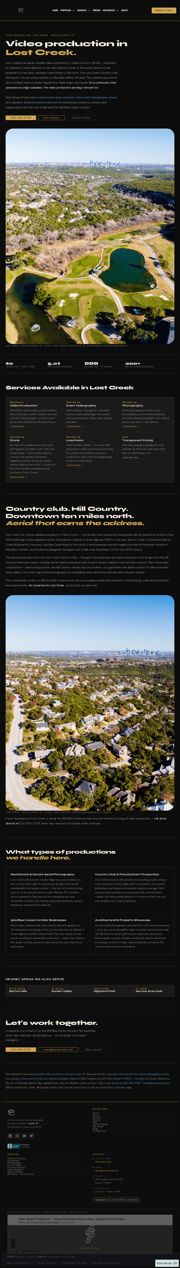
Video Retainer (15, 1170)
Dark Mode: (164, 1263)
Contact (71, 1256)
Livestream (13, 1161)
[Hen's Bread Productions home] (47, 1112)
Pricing (96, 10)
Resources (109, 10)
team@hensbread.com (58, 1049)
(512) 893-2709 (21, 117)
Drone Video (14, 1165)
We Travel (98, 1127)
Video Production (17, 1158)
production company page (116, 1087)
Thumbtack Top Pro (74, 1263)
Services (81, 10)
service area (80, 1087)
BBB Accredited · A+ (19, 1263)
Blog (95, 1129)
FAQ (95, 1122)
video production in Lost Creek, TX (65, 1074)
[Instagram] (17, 1136)
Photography (14, 1163)
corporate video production (122, 1074)
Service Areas (100, 1124)
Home (55, 10)
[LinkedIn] (10, 1136)
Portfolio (65, 10)
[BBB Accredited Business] (19, 1146)
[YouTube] (24, 1136)
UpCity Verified (46, 1263)
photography (61, 1078)
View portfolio (81, 117)
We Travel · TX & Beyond (20, 1174)
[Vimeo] (31, 1136)
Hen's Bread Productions (25, 1256)
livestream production (44, 102)
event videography (96, 97)
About (124, 10)
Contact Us (99, 1131)
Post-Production (16, 1167)
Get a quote (51, 117)
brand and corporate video (64, 97)
